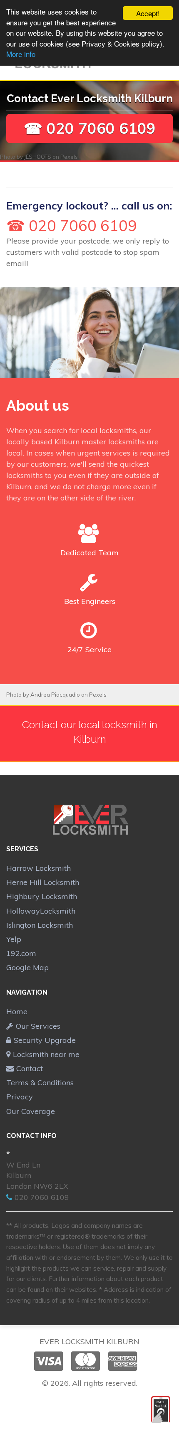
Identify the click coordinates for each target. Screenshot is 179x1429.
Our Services (38, 1026)
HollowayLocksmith (40, 911)
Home (16, 1011)
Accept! (148, 13)
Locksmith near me (46, 1054)
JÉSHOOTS (37, 156)
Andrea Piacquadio (55, 694)
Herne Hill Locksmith (42, 882)
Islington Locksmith (39, 925)
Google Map (27, 967)
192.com (21, 953)
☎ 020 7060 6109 (90, 128)
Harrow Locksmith (38, 868)
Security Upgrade (45, 1040)
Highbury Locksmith (41, 896)
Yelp (13, 939)
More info (20, 54)
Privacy (19, 1096)
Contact (29, 1068)
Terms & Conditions (40, 1082)
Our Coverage (30, 1111)
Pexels (69, 156)
